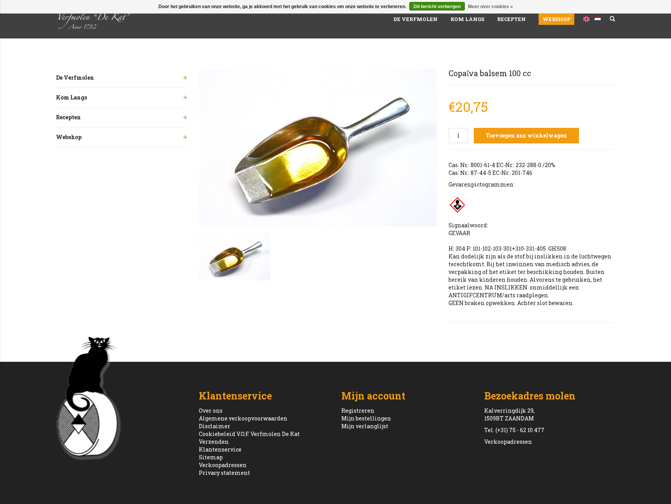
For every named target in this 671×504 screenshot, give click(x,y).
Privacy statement (224, 472)
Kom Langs (467, 19)
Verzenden (214, 441)
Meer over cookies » (490, 6)
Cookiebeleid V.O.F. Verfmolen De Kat (249, 434)
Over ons (211, 410)
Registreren (357, 410)
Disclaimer (214, 426)
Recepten (511, 19)
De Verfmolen (415, 19)
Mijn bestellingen (366, 418)
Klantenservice (220, 449)
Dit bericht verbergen (437, 6)
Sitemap (211, 457)
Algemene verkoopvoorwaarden (243, 418)
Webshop (556, 19)
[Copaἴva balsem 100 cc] (318, 147)
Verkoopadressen (223, 465)
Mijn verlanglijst (364, 426)
